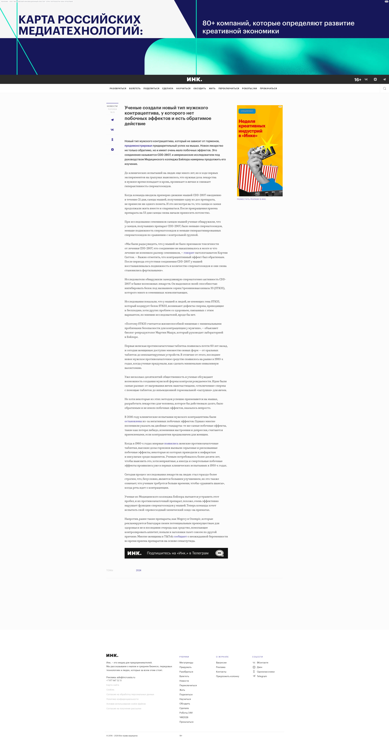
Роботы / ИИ (249, 89)
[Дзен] (375, 79)
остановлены (133, 421)
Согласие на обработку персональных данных (130, 694)
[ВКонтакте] (366, 79)
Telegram (261, 676)
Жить (212, 89)
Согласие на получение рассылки (123, 709)
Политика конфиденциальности (122, 699)
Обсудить (199, 89)
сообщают (180, 537)
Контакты (221, 672)
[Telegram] (384, 79)
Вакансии (221, 663)
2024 (138, 570)
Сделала (167, 89)
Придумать (185, 667)
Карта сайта (112, 685)
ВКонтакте (262, 663)
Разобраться (118, 89)
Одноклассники (265, 672)
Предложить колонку (227, 676)
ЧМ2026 (183, 717)
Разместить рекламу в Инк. (251, 199)
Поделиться (151, 89)
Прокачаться (268, 89)
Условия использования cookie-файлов (126, 704)
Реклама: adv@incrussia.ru (120, 677)
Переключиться (229, 89)
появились (171, 444)
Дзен (259, 667)
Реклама (220, 667)
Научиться (183, 89)
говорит (189, 253)
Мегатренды (186, 663)
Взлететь (135, 89)
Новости (184, 681)
